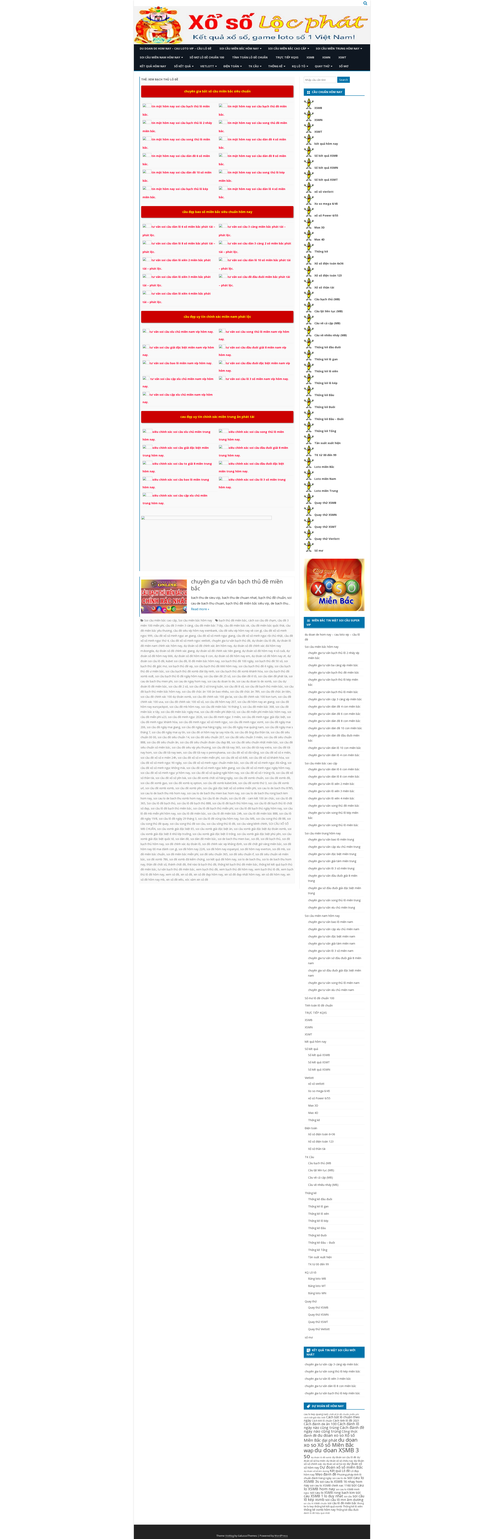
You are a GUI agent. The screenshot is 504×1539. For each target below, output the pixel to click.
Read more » (200, 609)
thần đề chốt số (157, 864)
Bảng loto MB (317, 1278)
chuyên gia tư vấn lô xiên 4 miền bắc (331, 798)
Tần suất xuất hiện (327, 443)
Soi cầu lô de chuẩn (215, 798)
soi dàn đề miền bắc (203, 839)
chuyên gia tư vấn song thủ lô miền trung (334, 900)
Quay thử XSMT (325, 527)
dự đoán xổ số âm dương (316, 1471)
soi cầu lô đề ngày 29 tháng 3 (177, 818)
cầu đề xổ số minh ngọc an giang (175, 636)
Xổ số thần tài (324, 287)
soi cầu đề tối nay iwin (167, 752)
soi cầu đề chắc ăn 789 (244, 691)
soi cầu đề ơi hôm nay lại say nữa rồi (210, 732)
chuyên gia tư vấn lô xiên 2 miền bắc (331, 784)
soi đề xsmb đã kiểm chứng (187, 859)
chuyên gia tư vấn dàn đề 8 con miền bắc (334, 721)
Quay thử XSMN (325, 515)
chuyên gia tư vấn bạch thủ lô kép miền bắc (332, 1393)
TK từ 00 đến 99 (325, 455)
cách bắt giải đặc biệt (314, 1417)
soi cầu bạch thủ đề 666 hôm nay (215, 666)
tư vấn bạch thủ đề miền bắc (176, 869)
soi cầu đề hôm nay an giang (255, 702)
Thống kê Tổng (325, 431)
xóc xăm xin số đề (196, 879)
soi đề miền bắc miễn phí (182, 854)
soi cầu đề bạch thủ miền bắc (264, 686)
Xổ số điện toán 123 (328, 275)
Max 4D (319, 239)
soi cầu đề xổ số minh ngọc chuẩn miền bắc (211, 763)
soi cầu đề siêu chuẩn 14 (173, 737)
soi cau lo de (339, 1478)
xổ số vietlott (324, 192)
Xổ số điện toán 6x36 (328, 263)
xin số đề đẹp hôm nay (208, 874)
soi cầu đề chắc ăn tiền (275, 691)
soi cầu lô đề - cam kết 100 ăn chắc (251, 798)
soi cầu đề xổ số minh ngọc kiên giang (210, 768)
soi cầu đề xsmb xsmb (159, 788)
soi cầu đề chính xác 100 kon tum (255, 697)
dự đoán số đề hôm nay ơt (269, 656)
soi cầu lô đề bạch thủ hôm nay (232, 803)
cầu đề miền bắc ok (236, 625)
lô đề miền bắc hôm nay (204, 661)
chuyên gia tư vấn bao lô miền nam (330, 922)
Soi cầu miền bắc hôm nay (239, 48)
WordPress (281, 1535)
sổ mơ (343, 66)
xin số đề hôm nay (273, 874)
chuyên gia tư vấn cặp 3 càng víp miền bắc (335, 699)
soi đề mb (278, 849)
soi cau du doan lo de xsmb (253, 681)
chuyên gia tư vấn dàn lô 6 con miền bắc (333, 769)
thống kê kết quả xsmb (328, 1506)
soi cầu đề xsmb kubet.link (220, 783)
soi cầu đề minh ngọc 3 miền (222, 717)
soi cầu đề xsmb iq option (185, 783)
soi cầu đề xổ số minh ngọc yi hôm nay (165, 773)
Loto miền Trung (326, 491)
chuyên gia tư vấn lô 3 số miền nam (330, 951)
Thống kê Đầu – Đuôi (329, 419)
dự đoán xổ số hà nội (334, 1464)
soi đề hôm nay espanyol (223, 849)
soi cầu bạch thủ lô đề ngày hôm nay (178, 676)
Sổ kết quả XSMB (326, 156)
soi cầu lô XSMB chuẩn (315, 1503)
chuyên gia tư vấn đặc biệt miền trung (332, 854)
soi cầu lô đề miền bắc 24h (225, 813)
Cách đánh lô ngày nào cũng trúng (331, 1425)
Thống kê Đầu (324, 395)
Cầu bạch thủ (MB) (327, 299)
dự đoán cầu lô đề (263, 640)
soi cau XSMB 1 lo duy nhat (332, 1494)
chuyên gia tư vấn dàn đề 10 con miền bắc (335, 728)
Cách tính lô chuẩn (322, 1420)
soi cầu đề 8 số (234, 686)
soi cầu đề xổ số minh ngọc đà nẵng (263, 763)
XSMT (342, 57)
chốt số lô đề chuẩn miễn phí (344, 1414)
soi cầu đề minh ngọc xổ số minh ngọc (203, 722)
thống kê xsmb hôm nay (319, 1509)
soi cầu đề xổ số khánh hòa (266, 757)
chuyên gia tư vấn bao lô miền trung (331, 839)
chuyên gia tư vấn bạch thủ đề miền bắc (237, 585)
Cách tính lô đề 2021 (346, 1420)
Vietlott (207, 66)
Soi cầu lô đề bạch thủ (161, 803)
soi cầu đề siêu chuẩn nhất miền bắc (255, 742)
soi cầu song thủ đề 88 (270, 818)
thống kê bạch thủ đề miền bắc (238, 864)
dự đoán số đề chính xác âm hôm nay (208, 646)
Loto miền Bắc (324, 467)
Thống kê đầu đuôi (327, 347)
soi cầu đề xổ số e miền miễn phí (199, 757)
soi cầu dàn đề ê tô (244, 676)
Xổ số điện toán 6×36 (321, 1134)
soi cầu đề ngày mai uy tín (168, 732)
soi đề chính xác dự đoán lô (183, 844)
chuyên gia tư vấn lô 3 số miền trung (331, 868)
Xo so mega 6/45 (326, 204)
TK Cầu (253, 66)
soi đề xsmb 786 (157, 859)
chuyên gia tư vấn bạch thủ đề (231, 640)
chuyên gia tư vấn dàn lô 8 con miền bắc (333, 776)
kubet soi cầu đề (176, 661)
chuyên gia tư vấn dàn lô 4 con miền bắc (333, 755)
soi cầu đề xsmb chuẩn (248, 778)
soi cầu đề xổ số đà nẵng (243, 752)
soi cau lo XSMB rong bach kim (332, 1492)
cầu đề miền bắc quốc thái (267, 625)
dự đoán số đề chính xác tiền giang (218, 651)
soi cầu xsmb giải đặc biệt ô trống (214, 834)
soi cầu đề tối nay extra (256, 747)
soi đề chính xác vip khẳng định (222, 844)
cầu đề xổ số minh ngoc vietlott (190, 640)
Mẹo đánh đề (325, 1474)
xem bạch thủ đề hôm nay (236, 869)
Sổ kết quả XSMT (326, 180)
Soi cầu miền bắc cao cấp (287, 48)
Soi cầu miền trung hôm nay (337, 48)
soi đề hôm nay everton (255, 849)
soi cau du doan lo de (221, 681)
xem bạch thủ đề (207, 869)
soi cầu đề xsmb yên (188, 788)
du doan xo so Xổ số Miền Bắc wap (331, 1445)
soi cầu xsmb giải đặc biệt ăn (213, 829)
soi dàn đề (182, 839)
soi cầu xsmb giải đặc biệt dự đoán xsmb (260, 829)
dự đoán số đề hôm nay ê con (193, 656)
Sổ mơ (318, 550)
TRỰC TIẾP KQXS (287, 57)
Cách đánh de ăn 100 (320, 1424)
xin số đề (186, 874)
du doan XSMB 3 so (331, 1453)
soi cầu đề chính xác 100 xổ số (184, 702)
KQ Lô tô (298, 66)
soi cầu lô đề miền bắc (191, 813)
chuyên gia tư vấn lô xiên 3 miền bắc (331, 791)
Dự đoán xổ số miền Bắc (341, 1467)
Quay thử (322, 66)
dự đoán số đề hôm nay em (232, 656)
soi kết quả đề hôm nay (221, 859)
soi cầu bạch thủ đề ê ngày (256, 666)
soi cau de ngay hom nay (190, 681)
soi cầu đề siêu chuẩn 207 (207, 737)
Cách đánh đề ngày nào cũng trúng (334, 1429)
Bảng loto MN (317, 1293)
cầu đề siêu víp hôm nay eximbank (195, 630)
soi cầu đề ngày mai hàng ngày (201, 727)
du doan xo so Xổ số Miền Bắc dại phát (329, 1437)
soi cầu (348, 1496)
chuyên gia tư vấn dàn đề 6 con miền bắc (334, 714)
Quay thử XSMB (325, 503)
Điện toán (231, 66)
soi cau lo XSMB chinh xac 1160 (330, 1485)
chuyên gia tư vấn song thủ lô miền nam (333, 983)
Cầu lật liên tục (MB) (328, 311)
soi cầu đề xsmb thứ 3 (252, 783)
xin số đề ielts (174, 879)
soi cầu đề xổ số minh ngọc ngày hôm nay (263, 768)
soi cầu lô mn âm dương (344, 1499)
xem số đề (172, 874)
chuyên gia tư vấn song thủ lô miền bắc (333, 825)
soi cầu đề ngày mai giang (163, 727)
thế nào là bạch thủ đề (201, 864)
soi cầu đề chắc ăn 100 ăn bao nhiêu (205, 691)
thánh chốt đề (177, 864)
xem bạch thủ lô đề (267, 869)
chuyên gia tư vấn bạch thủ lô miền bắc (333, 692)
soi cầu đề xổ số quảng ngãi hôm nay (215, 773)
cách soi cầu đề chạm (262, 620)
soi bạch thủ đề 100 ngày (237, 661)
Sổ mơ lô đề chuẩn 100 (207, 57)
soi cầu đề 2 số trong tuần (206, 686)
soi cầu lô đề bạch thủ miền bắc (171, 808)
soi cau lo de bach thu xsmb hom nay (177, 798)
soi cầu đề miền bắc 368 (258, 707)
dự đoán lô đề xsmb (321, 1457)
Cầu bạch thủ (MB (319, 1163)
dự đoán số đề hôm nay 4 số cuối (263, 651)
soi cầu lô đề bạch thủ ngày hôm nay (258, 808)
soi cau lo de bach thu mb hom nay (163, 793)
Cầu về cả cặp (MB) (327, 323)
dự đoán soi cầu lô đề (344, 1457)
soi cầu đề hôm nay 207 (220, 702)
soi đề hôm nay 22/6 (192, 849)
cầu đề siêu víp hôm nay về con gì (240, 630)
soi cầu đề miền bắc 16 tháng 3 (221, 707)
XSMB (310, 57)
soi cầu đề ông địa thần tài (252, 732)
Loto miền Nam (325, 479)
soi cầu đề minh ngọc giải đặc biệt (263, 717)
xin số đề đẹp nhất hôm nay (242, 874)
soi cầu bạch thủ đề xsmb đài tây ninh (190, 671)
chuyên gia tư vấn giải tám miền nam (331, 943)
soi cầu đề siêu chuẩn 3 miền (243, 737)
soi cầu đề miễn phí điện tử (217, 712)
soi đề (255, 839)
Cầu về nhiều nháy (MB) (330, 335)
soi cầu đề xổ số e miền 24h (158, 757)
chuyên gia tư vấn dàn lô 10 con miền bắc (334, 748)
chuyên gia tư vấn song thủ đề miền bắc (333, 805)
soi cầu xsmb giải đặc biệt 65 (175, 829)
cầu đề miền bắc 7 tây (209, 625)
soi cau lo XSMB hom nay (334, 1487)
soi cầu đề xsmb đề (277, 778)
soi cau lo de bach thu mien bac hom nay (213, 793)
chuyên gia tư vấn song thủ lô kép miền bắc (332, 1371)
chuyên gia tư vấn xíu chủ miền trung (331, 907)
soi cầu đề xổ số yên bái (171, 778)
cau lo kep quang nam (316, 1414)
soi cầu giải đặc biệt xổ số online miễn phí (229, 788)
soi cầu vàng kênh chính (252, 824)
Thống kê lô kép (325, 383)
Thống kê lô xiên (326, 371)
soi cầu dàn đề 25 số (217, 676)
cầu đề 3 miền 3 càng (179, 625)
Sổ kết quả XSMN (326, 168)
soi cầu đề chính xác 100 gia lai (212, 697)
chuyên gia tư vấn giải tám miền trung (332, 861)
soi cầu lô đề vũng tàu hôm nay (218, 818)
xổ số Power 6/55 (326, 215)
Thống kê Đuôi (324, 407)
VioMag (229, 1535)
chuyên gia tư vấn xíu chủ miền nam (331, 990)
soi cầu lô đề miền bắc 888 (260, 813)
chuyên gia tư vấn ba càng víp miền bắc (333, 665)
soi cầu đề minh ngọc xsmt (246, 722)
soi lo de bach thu (249, 859)
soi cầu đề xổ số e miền (275, 752)
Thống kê (275, 66)
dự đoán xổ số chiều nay (339, 1461)
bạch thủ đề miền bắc (233, 620)
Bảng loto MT (317, 1286)
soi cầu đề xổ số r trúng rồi (257, 773)
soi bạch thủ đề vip (181, 666)
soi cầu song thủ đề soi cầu (187, 824)
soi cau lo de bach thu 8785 (275, 788)
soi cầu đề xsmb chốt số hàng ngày (210, 778)
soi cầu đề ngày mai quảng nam (243, 727)
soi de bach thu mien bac (234, 839)
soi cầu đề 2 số (178, 686)
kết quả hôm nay (153, 66)
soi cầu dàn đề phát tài (272, 676)
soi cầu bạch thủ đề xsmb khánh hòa (239, 671)
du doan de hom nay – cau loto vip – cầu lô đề (175, 48)
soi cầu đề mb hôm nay (185, 707)
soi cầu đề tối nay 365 (226, 747)
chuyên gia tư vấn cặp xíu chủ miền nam (333, 929)
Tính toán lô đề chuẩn (250, 57)
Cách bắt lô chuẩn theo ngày (332, 1419)
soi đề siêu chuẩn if (241, 854)
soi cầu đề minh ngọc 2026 (185, 717)
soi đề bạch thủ (271, 839)
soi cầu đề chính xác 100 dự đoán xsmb (166, 697)
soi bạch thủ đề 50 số (269, 661)
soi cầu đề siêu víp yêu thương (191, 747)
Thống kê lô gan (326, 359)
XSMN (326, 57)
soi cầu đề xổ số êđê (234, 757)
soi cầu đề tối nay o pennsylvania (204, 752)
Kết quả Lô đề (340, 1471)
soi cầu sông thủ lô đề (221, 824)
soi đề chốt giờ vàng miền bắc (263, 844)
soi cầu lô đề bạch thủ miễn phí (213, 808)
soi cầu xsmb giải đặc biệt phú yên (259, 834)
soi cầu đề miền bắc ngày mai (180, 712)
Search (343, 80)
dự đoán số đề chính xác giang (175, 651)
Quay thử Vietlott (327, 539)
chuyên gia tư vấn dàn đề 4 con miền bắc (334, 706)
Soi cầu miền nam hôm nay (160, 57)
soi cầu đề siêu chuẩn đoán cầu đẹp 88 (205, 742)
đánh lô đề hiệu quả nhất (317, 1513)
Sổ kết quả (182, 66)
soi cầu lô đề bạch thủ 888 (194, 803)
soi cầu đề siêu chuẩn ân (162, 742)
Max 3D (319, 227)
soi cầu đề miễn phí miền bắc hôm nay (261, 712)
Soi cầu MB (247, 818)
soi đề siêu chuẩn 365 (214, 854)
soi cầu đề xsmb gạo (154, 783)
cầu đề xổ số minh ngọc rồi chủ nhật (260, 636)
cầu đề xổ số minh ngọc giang (216, 636)
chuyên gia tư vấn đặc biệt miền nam (331, 936)
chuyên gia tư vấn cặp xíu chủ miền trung (334, 847)
